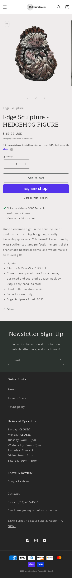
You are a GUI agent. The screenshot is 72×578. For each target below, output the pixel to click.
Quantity (8, 156)
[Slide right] (44, 98)
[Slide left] (27, 98)
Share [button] (11, 309)
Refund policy (16, 406)
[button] (5, 7)
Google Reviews (18, 481)
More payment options (36, 198)
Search (12, 389)
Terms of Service (18, 398)
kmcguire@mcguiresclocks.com (38, 510)
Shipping (7, 139)
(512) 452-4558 (28, 502)
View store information (21, 218)
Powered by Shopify (46, 571)
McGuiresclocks (31, 571)
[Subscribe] (60, 360)
